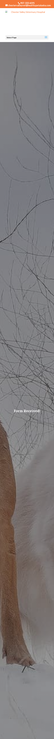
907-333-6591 (27, 3)
